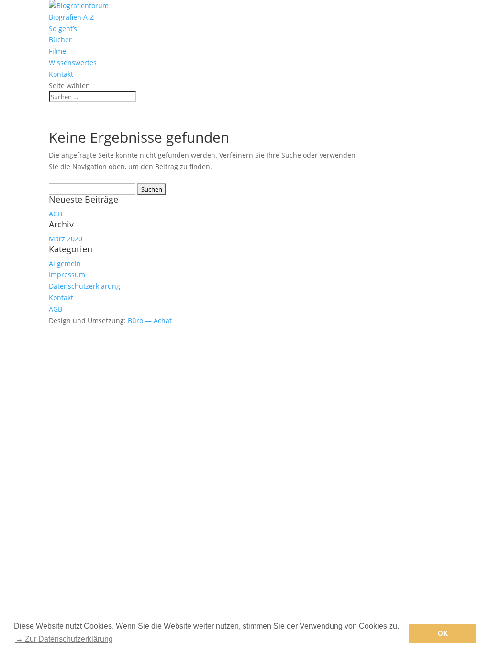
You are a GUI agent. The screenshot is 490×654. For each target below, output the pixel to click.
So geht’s (63, 28)
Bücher (60, 39)
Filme (57, 51)
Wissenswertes (73, 62)
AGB (55, 213)
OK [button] (443, 633)
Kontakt (61, 74)
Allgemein (65, 263)
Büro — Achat (150, 320)
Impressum (67, 274)
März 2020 (65, 238)
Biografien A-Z (71, 17)
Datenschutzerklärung (84, 286)
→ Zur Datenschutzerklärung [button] (64, 639)
